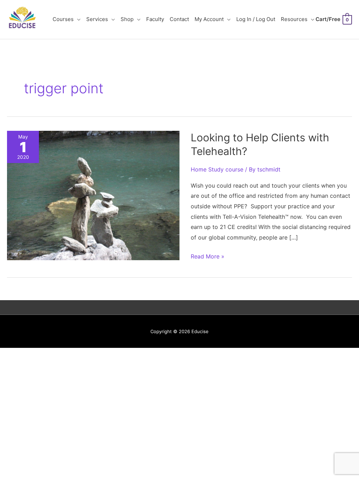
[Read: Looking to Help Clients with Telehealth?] (93, 194)
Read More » (207, 257)
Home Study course (217, 169)
